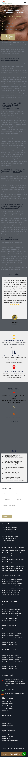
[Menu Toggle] (25, 2)
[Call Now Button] (24, 754)
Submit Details (7, 516)
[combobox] (20, 499)
